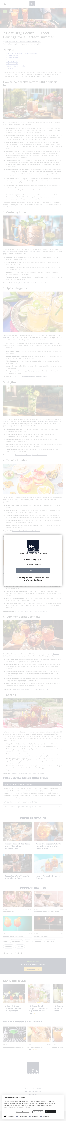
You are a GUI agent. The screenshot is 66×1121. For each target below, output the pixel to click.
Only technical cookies (22, 1112)
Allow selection (37, 1112)
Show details (26, 1107)
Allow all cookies (50, 1112)
